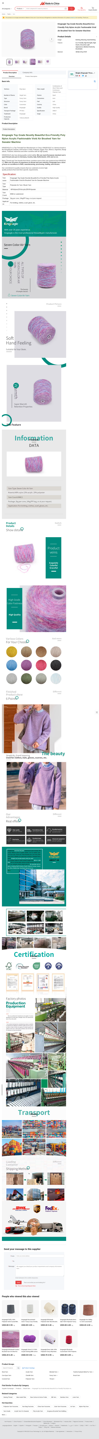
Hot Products (8, 1421)
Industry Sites (67, 1421)
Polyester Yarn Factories (10, 1406)
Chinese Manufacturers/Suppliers (32, 1421)
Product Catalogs (29, 1368)
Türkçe (40, 1427)
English (15, 1425)
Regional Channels (78, 1421)
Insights (53, 1423)
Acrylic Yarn (29, 1372)
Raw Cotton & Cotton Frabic (38, 1397)
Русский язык (43, 1425)
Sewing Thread (7, 1397)
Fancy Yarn (53, 1375)
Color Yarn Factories (60, 1406)
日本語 (82, 1425)
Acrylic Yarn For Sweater (21, 1411)
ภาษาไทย (92, 1425)
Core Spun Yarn (6, 1375)
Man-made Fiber (21, 1397)
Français (35, 1425)
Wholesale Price (58, 1421)
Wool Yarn (5, 1372)
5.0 (77, 76)
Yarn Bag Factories (28, 1406)
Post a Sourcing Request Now (25, 1286)
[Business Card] (95, 81)
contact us (73, 17)
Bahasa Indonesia (56, 1427)
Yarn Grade (6, 1411)
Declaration (70, 1431)
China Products (18, 1421)
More (3, 1415)
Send (18, 1282)
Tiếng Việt (46, 1427)
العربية (71, 1425)
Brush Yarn (76, 1375)
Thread (52, 1379)
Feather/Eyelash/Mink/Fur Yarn (82, 1372)
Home (3, 14)
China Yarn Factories (44, 1406)
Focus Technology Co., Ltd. (37, 1431)
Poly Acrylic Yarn (38, 1411)
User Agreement (60, 1431)
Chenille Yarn (29, 1375)
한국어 (76, 1425)
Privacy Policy (78, 1431)
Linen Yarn (76, 1397)
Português (28, 1425)
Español (21, 1425)
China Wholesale (47, 1421)
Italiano (51, 1425)
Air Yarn (72, 1406)
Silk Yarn (53, 1397)
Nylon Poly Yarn (84, 1406)
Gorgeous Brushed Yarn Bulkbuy (56, 1411)
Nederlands (64, 1425)
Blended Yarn (53, 1372)
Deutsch (57, 1425)
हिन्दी (87, 1425)
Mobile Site (46, 1423)
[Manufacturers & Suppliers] (49, 3)
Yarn (14, 14)
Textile (9, 14)
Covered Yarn (6, 1379)
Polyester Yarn (30, 1379)
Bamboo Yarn (64, 1397)
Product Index (88, 1421)
